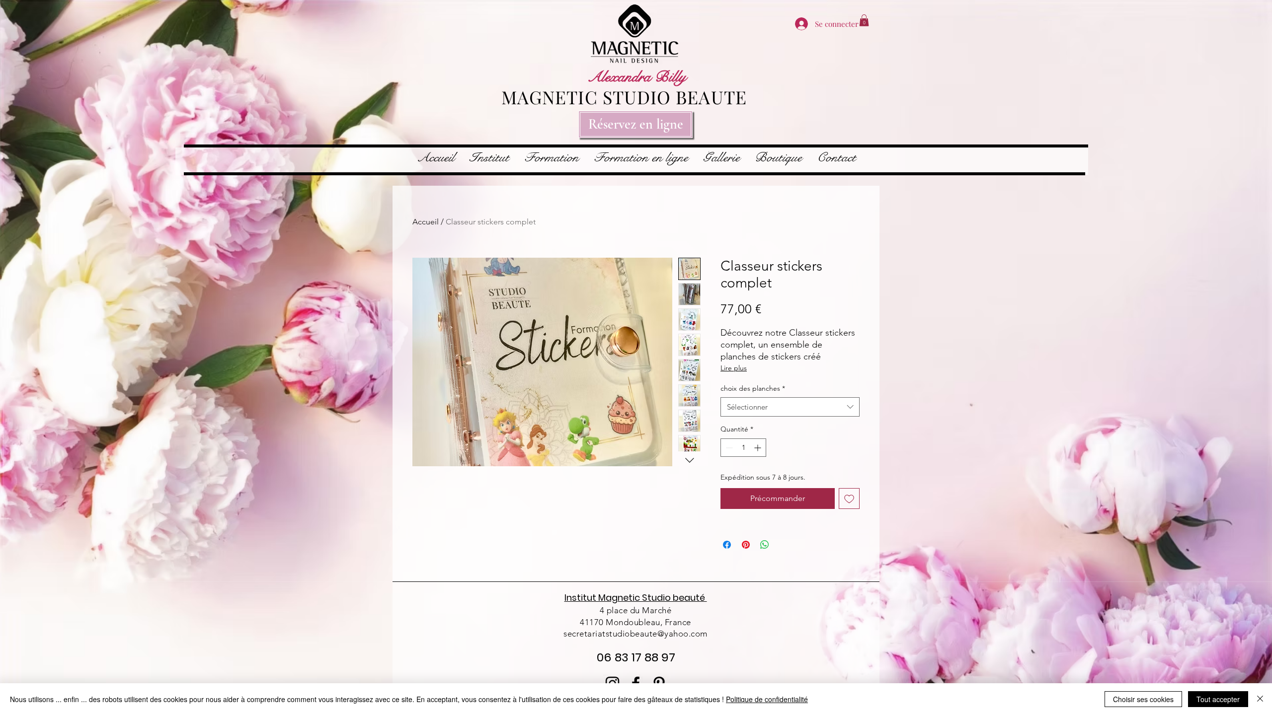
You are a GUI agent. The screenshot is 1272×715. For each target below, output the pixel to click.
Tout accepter (1218, 699)
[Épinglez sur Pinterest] (746, 545)
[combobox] (790, 407)
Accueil (425, 221)
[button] (864, 20)
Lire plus (733, 367)
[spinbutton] (743, 447)
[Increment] (758, 447)
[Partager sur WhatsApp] (765, 545)
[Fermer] (1260, 699)
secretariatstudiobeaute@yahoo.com (635, 634)
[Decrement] (728, 447)
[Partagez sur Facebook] (727, 545)
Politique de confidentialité (767, 699)
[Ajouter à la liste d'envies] (849, 498)
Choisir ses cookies (1143, 699)
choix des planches (752, 388)
